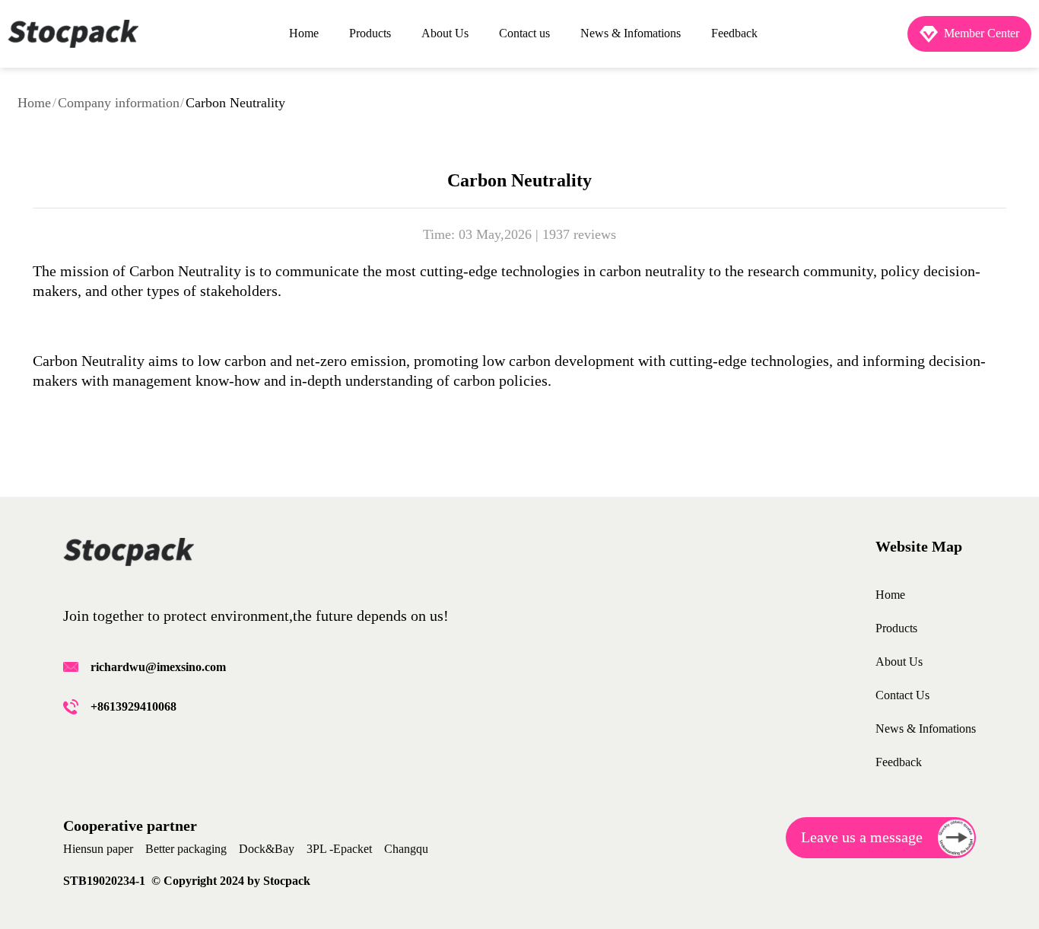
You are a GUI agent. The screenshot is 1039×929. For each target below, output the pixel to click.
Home (304, 33)
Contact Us (902, 695)
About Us (445, 33)
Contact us (524, 33)
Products (370, 33)
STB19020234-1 (107, 880)
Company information (119, 102)
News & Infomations (630, 33)
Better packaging (186, 848)
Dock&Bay (266, 848)
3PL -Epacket (339, 848)
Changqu (406, 848)
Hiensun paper (98, 848)
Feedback (734, 33)
